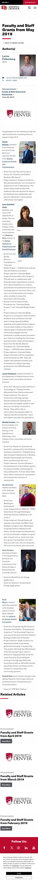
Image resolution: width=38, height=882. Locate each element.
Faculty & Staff (8, 91)
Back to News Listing (14, 43)
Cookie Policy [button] (15, 865)
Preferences (19, 877)
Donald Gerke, (7, 484)
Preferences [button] (28, 868)
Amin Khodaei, (8, 550)
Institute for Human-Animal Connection (9, 619)
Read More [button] (6, 741)
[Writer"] (3, 77)
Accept (19, 873)
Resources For (30, 2)
